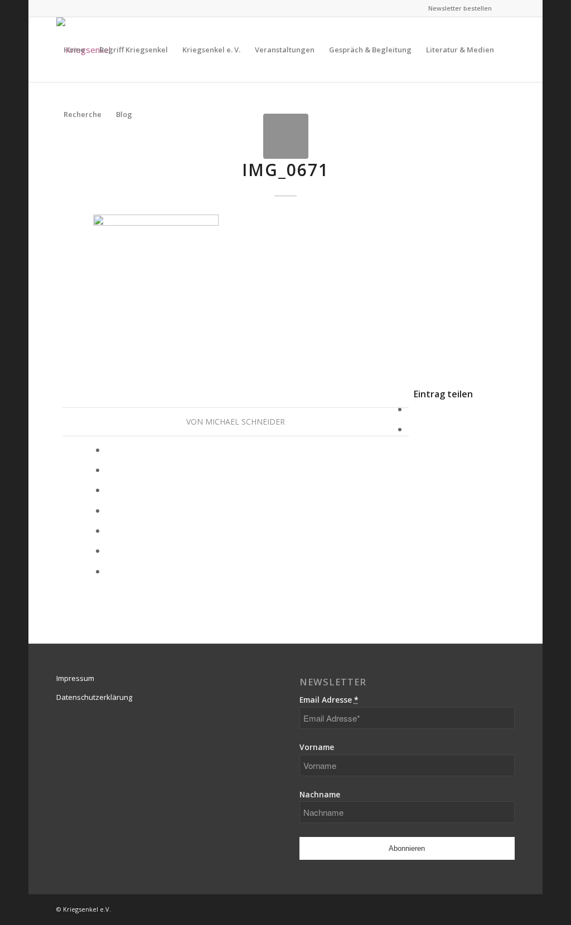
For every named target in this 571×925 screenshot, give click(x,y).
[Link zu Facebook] (506, 8)
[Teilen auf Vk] (110, 530)
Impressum (75, 678)
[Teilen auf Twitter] (412, 429)
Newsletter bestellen (460, 8)
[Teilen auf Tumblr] (110, 510)
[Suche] (150, 114)
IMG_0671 (285, 169)
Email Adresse (329, 699)
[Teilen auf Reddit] (110, 550)
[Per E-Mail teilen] (110, 571)
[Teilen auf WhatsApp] (110, 450)
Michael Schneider (245, 421)
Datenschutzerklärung (94, 697)
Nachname (319, 794)
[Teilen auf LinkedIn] (110, 490)
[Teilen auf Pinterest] (110, 470)
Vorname (316, 747)
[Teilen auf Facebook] (412, 409)
